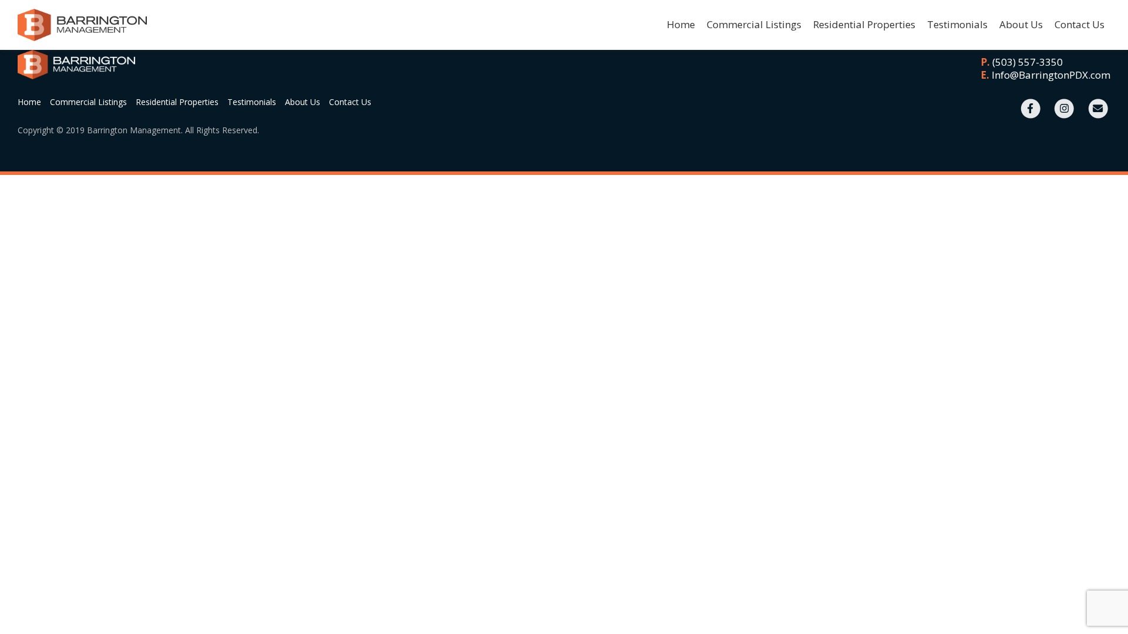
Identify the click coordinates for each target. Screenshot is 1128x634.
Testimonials (957, 24)
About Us (1021, 24)
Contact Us (1079, 24)
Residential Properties (864, 24)
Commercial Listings (754, 24)
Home (681, 24)
